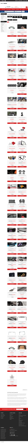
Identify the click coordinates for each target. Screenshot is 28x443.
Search (23, 11)
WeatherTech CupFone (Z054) (22, 117)
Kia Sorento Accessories (3, 430)
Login (24, 0)
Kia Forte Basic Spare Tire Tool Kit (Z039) (22, 161)
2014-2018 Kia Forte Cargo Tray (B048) (12, 234)
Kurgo (1, 26)
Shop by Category (8, 9)
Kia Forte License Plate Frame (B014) (12, 336)
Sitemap (11, 419)
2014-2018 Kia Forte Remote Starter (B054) (12, 263)
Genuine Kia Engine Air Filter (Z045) (22, 146)
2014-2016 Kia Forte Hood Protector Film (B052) (22, 263)
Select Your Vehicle (21, 416)
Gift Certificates (11, 414)
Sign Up (26, 0)
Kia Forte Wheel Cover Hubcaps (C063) (12, 88)
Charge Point (2, 30)
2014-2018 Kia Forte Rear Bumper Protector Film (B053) (22, 293)
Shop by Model (3, 9)
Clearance (23, 9)
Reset (26, 11)
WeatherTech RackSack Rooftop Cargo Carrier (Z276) (12, 117)
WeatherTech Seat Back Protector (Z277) (22, 45)
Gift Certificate (20, 0)
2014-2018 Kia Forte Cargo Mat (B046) (22, 248)
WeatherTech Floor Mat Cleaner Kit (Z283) (22, 103)
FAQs (19, 419)
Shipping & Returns (12, 418)
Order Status (11, 417)
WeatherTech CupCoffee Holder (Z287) (22, 88)
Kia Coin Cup (12, 175)
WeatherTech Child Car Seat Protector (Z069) (22, 59)
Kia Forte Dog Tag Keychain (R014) (12, 292)
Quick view (12, 43)
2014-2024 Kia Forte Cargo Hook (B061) (22, 219)
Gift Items (17, 9)
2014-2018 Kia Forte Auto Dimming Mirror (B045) (12, 248)
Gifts (19, 417)
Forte (12, 13)
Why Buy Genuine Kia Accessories (22, 415)
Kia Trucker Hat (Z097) (22, 365)
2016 (14, 13)
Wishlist (17, 0)
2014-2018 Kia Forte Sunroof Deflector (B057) (12, 322)
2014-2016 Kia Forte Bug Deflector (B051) (22, 234)
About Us (20, 414)
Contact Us (20, 418)
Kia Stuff (2, 29)
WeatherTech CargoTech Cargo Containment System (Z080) (12, 59)
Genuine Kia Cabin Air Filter (12, 146)
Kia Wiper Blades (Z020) (12, 44)
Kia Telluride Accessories (3, 429)
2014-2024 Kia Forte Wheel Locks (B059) (12, 351)
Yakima (2, 28)
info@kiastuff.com (13, 429)
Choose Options (12, 50)
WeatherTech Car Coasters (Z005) (22, 175)
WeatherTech (13, 9)
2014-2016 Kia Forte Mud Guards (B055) (22, 307)
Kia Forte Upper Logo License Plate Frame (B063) (22, 322)
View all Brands (2, 31)
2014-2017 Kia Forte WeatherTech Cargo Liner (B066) (12, 204)
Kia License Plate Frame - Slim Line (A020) (22, 336)
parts (20, 9)
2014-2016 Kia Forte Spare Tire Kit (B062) (12, 365)
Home (7, 13)
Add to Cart (12, 79)
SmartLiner (2, 27)
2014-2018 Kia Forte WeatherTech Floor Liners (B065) (22, 204)
